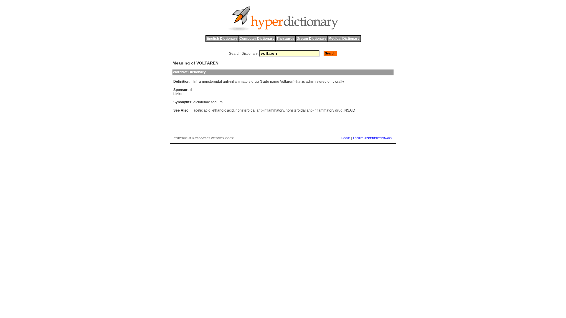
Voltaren (286, 82)
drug (255, 82)
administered (316, 82)
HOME (345, 138)
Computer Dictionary (256, 39)
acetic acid (201, 110)
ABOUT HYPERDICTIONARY (372, 138)
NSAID (349, 110)
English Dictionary (222, 39)
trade (265, 82)
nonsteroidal (212, 82)
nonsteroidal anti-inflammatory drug (314, 110)
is (303, 82)
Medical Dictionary (344, 39)
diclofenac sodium (208, 102)
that (298, 82)
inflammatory (240, 82)
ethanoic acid (223, 110)
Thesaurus (285, 39)
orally (339, 82)
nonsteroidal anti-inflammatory (260, 110)
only (331, 82)
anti (226, 82)
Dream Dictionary (311, 39)
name (274, 82)
